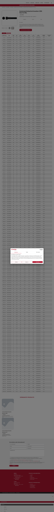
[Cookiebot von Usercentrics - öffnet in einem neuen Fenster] (39, 249)
